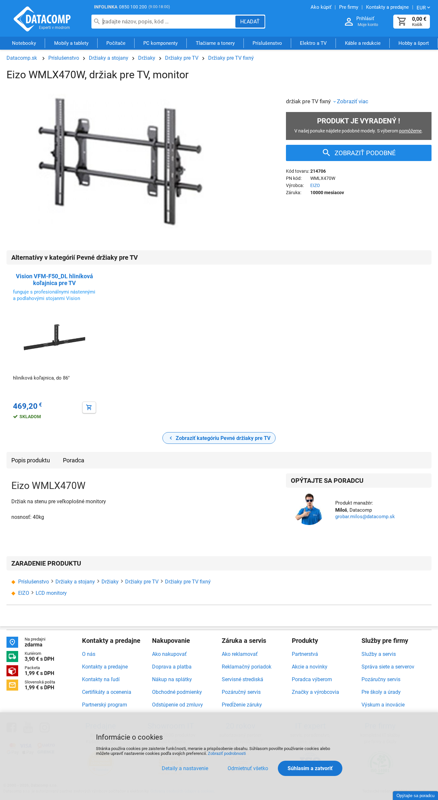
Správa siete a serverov (387, 667)
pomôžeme (410, 130)
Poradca (73, 460)
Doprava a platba (172, 667)
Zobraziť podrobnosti (227, 753)
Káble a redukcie (363, 43)
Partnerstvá (305, 654)
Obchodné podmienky (177, 692)
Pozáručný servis (241, 692)
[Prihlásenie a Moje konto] (348, 22)
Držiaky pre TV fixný (231, 58)
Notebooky (24, 43)
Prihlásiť (365, 18)
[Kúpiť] (89, 407)
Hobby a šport (413, 43)
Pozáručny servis (380, 679)
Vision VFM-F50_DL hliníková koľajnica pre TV (54, 279)
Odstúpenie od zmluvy (177, 705)
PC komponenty (160, 43)
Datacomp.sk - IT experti (42, 18)
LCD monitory (51, 593)
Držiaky (146, 58)
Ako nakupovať (169, 654)
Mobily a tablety (71, 43)
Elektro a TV (313, 43)
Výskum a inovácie (383, 705)
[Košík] (402, 21)
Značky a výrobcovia (315, 692)
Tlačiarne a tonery (215, 43)
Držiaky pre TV (181, 58)
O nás (88, 654)
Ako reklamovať (240, 654)
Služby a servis (378, 654)
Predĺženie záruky (242, 705)
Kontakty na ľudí (101, 679)
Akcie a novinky (309, 667)
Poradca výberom (312, 679)
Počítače (115, 43)
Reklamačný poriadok (246, 667)
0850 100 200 (133, 6)
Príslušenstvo (267, 43)
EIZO (315, 185)
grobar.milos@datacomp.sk (365, 516)
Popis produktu (30, 460)
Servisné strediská (242, 679)
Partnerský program (104, 705)
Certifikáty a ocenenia (106, 692)
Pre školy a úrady (381, 692)
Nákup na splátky (172, 679)
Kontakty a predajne (105, 667)
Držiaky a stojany (108, 58)
